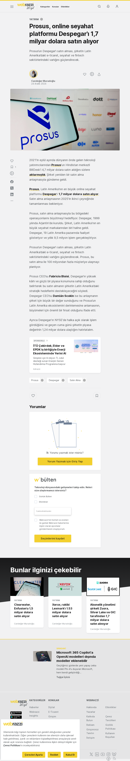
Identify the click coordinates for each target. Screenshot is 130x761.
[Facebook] (108, 758)
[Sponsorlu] (86, 346)
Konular (55, 7)
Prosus (56, 165)
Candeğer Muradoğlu (24, 623)
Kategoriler (45, 7)
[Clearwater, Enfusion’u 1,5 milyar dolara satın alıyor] (27, 586)
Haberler (34, 707)
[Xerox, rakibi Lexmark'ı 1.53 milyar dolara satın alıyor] (65, 586)
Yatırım (34, 19)
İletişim (90, 737)
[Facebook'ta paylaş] (11, 181)
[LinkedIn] (97, 754)
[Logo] (25, 6)
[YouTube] (102, 754)
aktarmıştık (37, 174)
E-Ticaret (53, 711)
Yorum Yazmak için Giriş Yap (65, 461)
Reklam (90, 725)
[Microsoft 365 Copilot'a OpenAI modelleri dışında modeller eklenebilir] (42, 656)
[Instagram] (108, 754)
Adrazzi (36, 369)
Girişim (52, 716)
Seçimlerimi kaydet (53, 538)
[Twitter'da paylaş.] (11, 188)
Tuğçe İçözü (63, 677)
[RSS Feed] (114, 758)
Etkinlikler (65, 7)
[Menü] (11, 7)
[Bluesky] (114, 754)
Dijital (51, 707)
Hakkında (91, 707)
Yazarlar (90, 711)
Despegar (54, 380)
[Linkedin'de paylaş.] (11, 194)
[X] (91, 754)
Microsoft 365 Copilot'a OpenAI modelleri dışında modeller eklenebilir (76, 657)
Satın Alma (75, 380)
